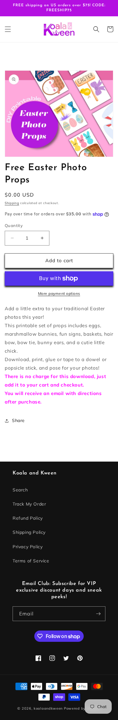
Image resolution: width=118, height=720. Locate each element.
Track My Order (29, 504)
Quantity (14, 225)
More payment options (59, 293)
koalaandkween (48, 708)
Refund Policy (28, 518)
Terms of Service (31, 561)
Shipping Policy (29, 532)
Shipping (12, 203)
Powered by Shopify (82, 708)
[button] (8, 29)
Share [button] (18, 420)
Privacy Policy (27, 546)
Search (20, 490)
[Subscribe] (98, 613)
